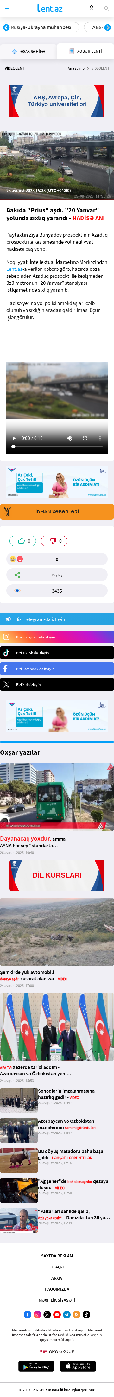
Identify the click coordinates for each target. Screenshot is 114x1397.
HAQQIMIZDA (57, 1289)
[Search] (106, 7)
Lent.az (14, 268)
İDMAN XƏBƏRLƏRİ (57, 511)
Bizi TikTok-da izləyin (32, 653)
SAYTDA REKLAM (57, 1256)
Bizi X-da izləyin (28, 684)
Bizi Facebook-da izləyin (35, 668)
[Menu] (8, 9)
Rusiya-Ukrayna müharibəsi (41, 27)
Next (107, 28)
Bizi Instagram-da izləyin (35, 637)
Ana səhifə (76, 68)
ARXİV (57, 1278)
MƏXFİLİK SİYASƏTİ (57, 1300)
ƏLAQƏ (57, 1267)
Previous (6, 28)
